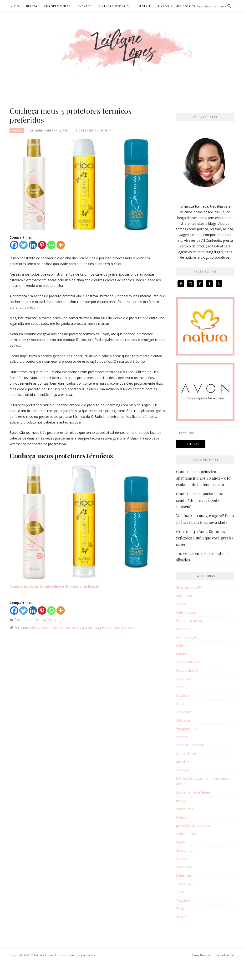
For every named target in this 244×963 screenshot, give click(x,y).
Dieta (180, 687)
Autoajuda (184, 595)
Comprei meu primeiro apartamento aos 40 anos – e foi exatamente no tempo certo (203, 478)
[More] (60, 245)
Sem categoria (187, 850)
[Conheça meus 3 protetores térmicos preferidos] (86, 184)
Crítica (181, 645)
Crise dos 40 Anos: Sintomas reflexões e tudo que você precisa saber (204, 538)
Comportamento (189, 620)
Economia (184, 712)
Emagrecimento (57, 6)
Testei (51, 619)
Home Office (186, 753)
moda (180, 800)
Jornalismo (184, 761)
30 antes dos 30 (188, 587)
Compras (183, 629)
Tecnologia (184, 883)
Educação (183, 720)
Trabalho (183, 900)
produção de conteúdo (193, 825)
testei (132, 627)
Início (14, 6)
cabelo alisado (52, 627)
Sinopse (182, 859)
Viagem (182, 917)
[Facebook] (14, 245)
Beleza (31, 6)
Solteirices (184, 875)
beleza (34, 627)
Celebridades (186, 612)
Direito (181, 703)
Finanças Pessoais (113, 6)
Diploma (182, 695)
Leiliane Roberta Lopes (49, 130)
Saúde (181, 842)
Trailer (181, 908)
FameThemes (225, 955)
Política (181, 817)
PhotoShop (184, 809)
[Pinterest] (42, 245)
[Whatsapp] (51, 245)
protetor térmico (113, 627)
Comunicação (186, 637)
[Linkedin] (33, 245)
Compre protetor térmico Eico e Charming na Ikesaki (55, 586)
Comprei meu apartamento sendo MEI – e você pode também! (199, 500)
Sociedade (184, 867)
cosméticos (74, 627)
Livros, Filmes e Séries (176, 6)
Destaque (183, 678)
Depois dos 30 (187, 670)
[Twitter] (23, 245)
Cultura (181, 654)
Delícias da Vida (188, 662)
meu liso (91, 627)
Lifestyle (143, 6)
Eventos (85, 6)
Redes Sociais (186, 834)
